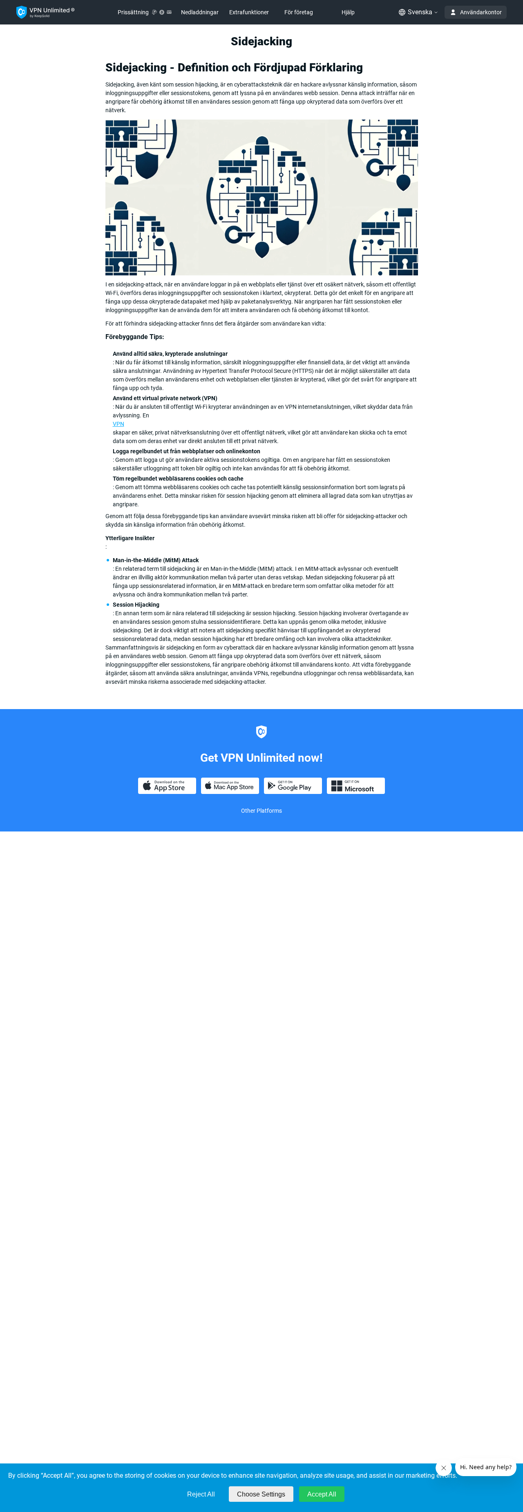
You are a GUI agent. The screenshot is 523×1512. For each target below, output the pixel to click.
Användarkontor (481, 12)
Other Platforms (261, 810)
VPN (118, 424)
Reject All (201, 1494)
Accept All (321, 1494)
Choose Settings (261, 1494)
